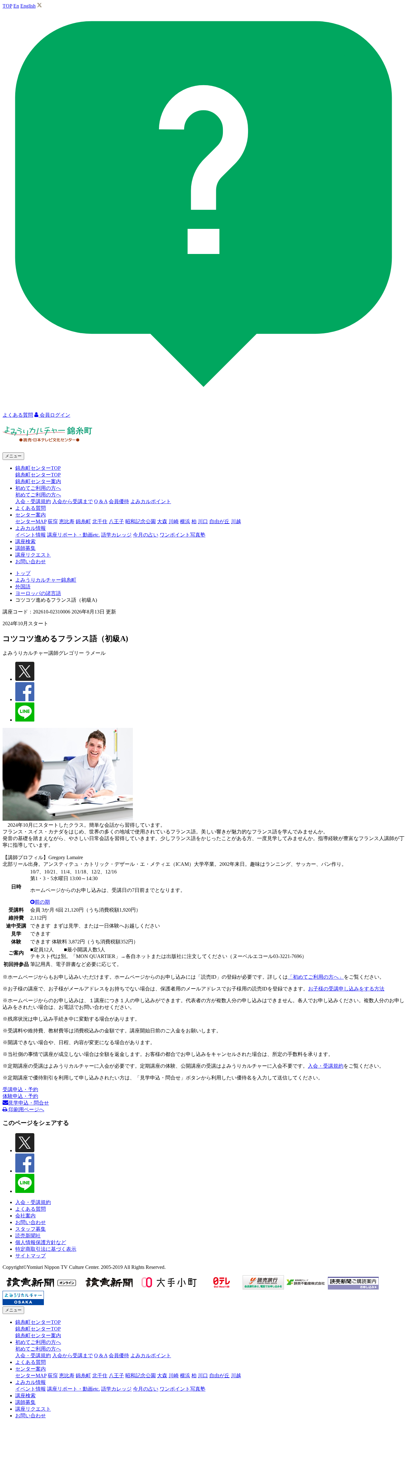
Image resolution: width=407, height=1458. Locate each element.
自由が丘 (219, 521)
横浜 (185, 521)
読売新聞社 (28, 1235)
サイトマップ (30, 1255)
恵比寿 (66, 521)
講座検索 (25, 541)
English (28, 6)
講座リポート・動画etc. (73, 534)
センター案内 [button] (30, 514)
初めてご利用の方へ (38, 494)
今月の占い (145, 534)
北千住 (99, 521)
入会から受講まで (72, 501)
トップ (23, 573)
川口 (203, 521)
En (16, 6)
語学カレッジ (116, 534)
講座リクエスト (33, 555)
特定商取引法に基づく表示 (45, 1249)
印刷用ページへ (25, 1109)
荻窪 (53, 521)
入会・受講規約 (33, 501)
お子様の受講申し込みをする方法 (346, 988)
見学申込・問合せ (28, 1102)
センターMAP (30, 521)
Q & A (100, 501)
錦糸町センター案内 (38, 481)
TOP (7, 6)
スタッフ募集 (30, 1229)
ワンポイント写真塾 (182, 534)
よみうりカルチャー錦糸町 (45, 580)
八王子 (116, 521)
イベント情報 (30, 534)
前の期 (42, 902)
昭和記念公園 (140, 521)
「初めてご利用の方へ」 (316, 977)
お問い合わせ (30, 561)
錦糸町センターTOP (38, 474)
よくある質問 (30, 508)
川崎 (174, 521)
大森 (162, 521)
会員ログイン (54, 415)
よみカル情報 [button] (30, 528)
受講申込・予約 (20, 1089)
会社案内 (25, 1215)
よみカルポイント (150, 501)
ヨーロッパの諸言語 (38, 593)
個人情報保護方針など (40, 1242)
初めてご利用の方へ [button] (38, 488)
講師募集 (25, 548)
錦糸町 (83, 521)
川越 (236, 521)
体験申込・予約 (20, 1096)
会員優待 (119, 501)
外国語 (23, 586)
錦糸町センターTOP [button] (38, 468)
